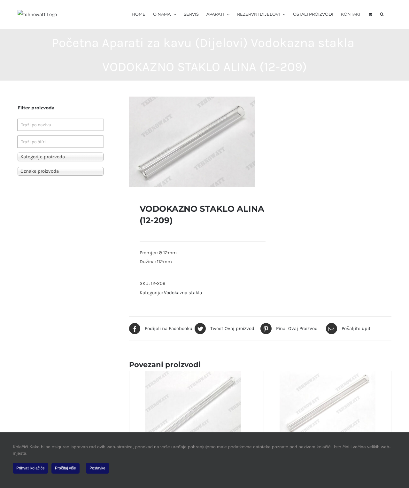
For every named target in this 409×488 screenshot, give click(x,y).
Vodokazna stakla (183, 292)
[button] (382, 14)
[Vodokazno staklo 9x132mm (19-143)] (193, 411)
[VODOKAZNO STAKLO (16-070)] (327, 405)
